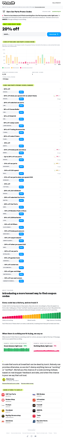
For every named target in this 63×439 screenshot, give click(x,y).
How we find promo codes (28, 433)
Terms (55, 433)
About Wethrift (56, 3)
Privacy (50, 433)
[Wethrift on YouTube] (35, 436)
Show (21, 92)
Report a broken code (42, 433)
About (8, 433)
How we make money (40, 7)
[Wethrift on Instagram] (31, 436)
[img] (31, 57)
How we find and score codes (10, 383)
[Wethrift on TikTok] (27, 436)
